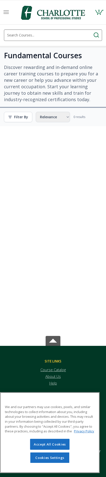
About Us (53, 376)
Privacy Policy (84, 431)
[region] (50, 432)
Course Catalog (53, 369)
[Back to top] (53, 339)
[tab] (53, 361)
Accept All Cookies (50, 444)
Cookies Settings (49, 457)
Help (53, 383)
